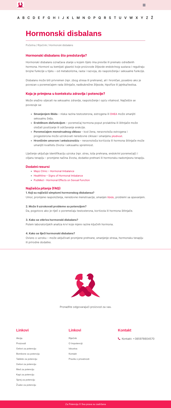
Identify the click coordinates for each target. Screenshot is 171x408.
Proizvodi (21, 343)
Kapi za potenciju (25, 374)
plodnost (117, 136)
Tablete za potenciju (26, 359)
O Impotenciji (75, 343)
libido (110, 197)
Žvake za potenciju (26, 385)
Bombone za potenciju (28, 353)
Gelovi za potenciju (26, 348)
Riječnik (42, 45)
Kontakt (73, 353)
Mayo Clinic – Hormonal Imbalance (54, 171)
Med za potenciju (25, 369)
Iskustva (73, 348)
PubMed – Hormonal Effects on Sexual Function (62, 180)
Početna (30, 45)
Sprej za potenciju (25, 379)
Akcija (19, 338)
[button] (144, 5)
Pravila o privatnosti (79, 359)
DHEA (113, 114)
